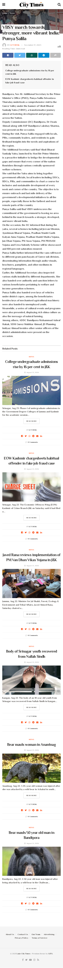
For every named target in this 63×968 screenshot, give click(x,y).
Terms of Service (39, 938)
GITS (50, 954)
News (12, 13)
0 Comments (33, 442)
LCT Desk (15, 45)
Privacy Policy (21, 938)
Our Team (35, 934)
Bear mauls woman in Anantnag (31, 744)
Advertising (49, 934)
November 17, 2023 (32, 45)
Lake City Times (23, 954)
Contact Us (23, 934)
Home (4, 13)
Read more (31, 421)
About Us (10, 934)
